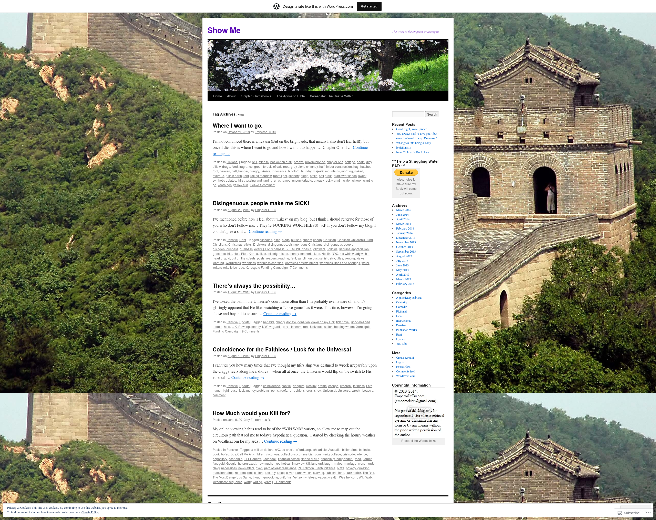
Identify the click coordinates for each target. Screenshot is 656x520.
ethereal (346, 385)
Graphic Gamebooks (256, 95)
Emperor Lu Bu (265, 132)
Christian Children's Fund (355, 239)
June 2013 (402, 265)
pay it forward (292, 326)
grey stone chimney (304, 166)
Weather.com (348, 477)
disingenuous (277, 244)
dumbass (246, 249)
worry (247, 482)
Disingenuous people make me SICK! (261, 203)
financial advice (289, 458)
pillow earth (234, 175)
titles (340, 258)
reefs (283, 390)
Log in (400, 362)
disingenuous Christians (305, 244)
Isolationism (403, 147)
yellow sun (240, 185)
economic (235, 458)
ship (299, 390)
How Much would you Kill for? (251, 413)
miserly (272, 253)
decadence (359, 454)
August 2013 (404, 256)
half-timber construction (335, 166)
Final (399, 316)
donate (291, 322)
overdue (218, 175)
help (227, 326)
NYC (335, 253)
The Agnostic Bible (290, 95)
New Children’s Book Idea (412, 152)
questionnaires (223, 472)
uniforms (286, 477)
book (216, 454)
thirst (241, 180)
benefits (268, 322)
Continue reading (265, 231)
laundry (306, 171)
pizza (340, 468)
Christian (329, 239)
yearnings (225, 185)
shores (308, 390)
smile (313, 175)
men (361, 463)
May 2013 (402, 270)
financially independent (337, 458)
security (270, 472)
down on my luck (323, 322)
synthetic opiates (224, 180)
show (317, 390)
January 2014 (404, 233)
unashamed (282, 180)
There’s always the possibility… (254, 285)
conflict (286, 385)
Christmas (235, 244)
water (347, 180)
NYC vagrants (271, 326)
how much (265, 463)
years (267, 482)
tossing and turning (259, 180)
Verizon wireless (304, 477)
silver (289, 472)
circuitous (272, 454)
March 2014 (403, 224)
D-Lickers (259, 244)
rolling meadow (261, 175)
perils (275, 390)
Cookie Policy (90, 512)
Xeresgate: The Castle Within (331, 95)
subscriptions (335, 472)
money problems (258, 390)
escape (333, 385)
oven (259, 468)
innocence (279, 171)
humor (217, 390)
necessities (229, 468)
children (258, 454)
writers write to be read (228, 267)
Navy (216, 468)
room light (280, 175)
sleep (305, 175)
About (231, 95)
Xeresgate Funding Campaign (267, 267)
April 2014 (402, 219)
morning (347, 171)
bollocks (365, 449)
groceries (219, 253)
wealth (332, 477)
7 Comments (299, 267)
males (338, 463)
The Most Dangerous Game (232, 477)
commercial (305, 454)
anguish (311, 449)
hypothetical (282, 463)
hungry (254, 171)
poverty (351, 468)
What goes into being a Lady (413, 143)
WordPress (233, 263)
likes (263, 253)
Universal (329, 390)
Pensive (232, 239)
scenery (294, 175)
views (360, 258)
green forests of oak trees (271, 166)
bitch (277, 239)
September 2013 (406, 251)
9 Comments (251, 331)
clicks (248, 244)
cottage (350, 162)
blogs (286, 239)
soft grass (325, 175)
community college (328, 454)
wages (322, 477)
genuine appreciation (354, 249)
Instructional (403, 320)
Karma (253, 253)
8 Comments (282, 482)
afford (300, 449)
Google (231, 463)
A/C (254, 162)
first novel (343, 322)
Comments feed (405, 371)
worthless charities (270, 263)
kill (308, 463)
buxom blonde (315, 162)
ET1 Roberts (252, 458)
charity (307, 239)
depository (220, 458)
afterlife (264, 162)
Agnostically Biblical (409, 297)
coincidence (271, 385)
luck (242, 390)
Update (244, 322)
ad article (288, 449)
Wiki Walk (365, 477)
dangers (298, 385)
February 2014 (405, 228)
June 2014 (402, 214)
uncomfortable (302, 180)
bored (225, 454)
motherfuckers (310, 253)
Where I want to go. (238, 125)
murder (370, 463)
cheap (317, 239)
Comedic (401, 307)
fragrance (246, 166)
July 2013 (402, 260)
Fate (369, 385)
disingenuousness (225, 249)
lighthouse (230, 390)
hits (229, 253)
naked (358, 171)
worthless (249, 263)
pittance (329, 468)
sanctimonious (308, 258)
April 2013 (402, 274)
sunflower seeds (345, 175)
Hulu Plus (240, 253)
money (294, 253)
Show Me (224, 29)
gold (222, 463)
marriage (350, 463)
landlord (294, 171)
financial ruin (310, 458)
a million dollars (262, 449)
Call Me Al (244, 454)
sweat (362, 175)
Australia (334, 449)
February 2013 (405, 284)
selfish (323, 258)
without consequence (227, 482)
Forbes (367, 458)
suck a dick (353, 472)
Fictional (232, 162)
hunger (243, 171)
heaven (225, 171)
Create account (405, 357)
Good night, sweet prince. (412, 129)
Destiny (311, 385)
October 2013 (404, 247)
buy (233, 454)
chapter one (335, 162)
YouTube (401, 343)
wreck (356, 390)
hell (234, 171)
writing (257, 482)
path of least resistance (280, 468)
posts (260, 258)
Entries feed (403, 367)
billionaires (349, 449)
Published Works (406, 330)
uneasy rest (322, 180)
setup (281, 472)
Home (217, 95)
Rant (242, 239)
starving (318, 472)
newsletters (246, 468)
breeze (299, 162)
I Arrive (265, 171)
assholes (266, 239)
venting (350, 258)
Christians (220, 244)
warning (218, 263)
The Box (368, 472)
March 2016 (403, 210)
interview (298, 463)
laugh (328, 463)
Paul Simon (306, 468)
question (363, 468)
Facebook (269, 458)
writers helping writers (339, 326)
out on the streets (243, 258)
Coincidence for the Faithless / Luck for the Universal (282, 349)
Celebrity (401, 302)
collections (288, 454)
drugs (226, 166)
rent (246, 175)
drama (322, 385)
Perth (319, 468)
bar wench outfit (281, 162)
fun (215, 463)
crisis (346, 454)
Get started (369, 6)
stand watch (303, 472)
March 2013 (403, 279)
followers (319, 249)
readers (271, 258)
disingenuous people (338, 244)
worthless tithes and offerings (340, 263)
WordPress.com (405, 376)
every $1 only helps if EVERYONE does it (282, 249)
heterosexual (247, 463)
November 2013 (406, 242)
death (361, 162)
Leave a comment (262, 185)
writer (365, 263)
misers (283, 253)
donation (304, 322)
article (322, 449)
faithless (359, 385)
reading (283, 258)
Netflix (326, 253)
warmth (336, 180)
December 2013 (405, 237)
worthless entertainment (301, 263)
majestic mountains (326, 171)
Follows (332, 249)
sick (332, 258)
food (235, 166)
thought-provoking (265, 477)
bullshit (296, 239)
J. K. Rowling (241, 326)
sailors (258, 472)
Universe (316, 326)
